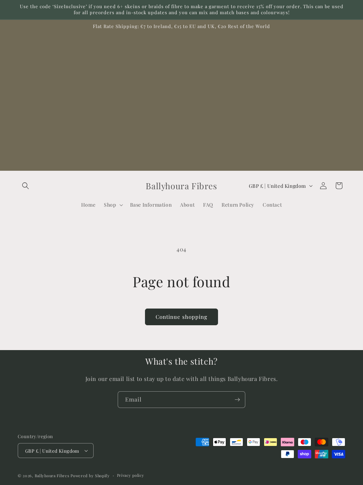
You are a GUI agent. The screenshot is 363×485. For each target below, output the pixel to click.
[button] (25, 186)
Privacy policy (130, 475)
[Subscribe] (237, 399)
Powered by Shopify (90, 475)
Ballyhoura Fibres (52, 475)
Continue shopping (181, 316)
